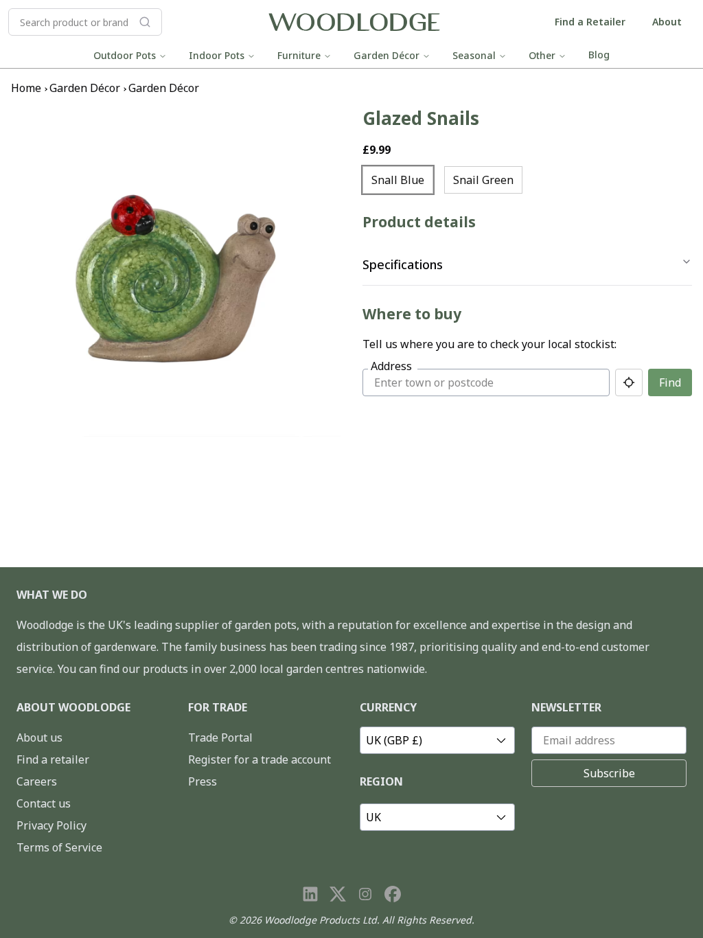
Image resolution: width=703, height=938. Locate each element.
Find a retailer (52, 759)
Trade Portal (220, 737)
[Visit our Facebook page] (392, 894)
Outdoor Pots (124, 55)
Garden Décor (386, 55)
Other (542, 55)
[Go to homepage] (354, 22)
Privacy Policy (51, 825)
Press (202, 781)
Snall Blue (397, 179)
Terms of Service (59, 847)
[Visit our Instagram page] (365, 894)
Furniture (299, 55)
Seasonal (474, 55)
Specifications (402, 264)
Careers (36, 781)
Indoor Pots (216, 55)
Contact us (43, 803)
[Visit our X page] (338, 894)
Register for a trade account (259, 759)
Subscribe (609, 773)
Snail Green (483, 179)
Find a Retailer (590, 21)
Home (26, 87)
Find (670, 382)
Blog (599, 54)
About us (39, 737)
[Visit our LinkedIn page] (310, 894)
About (667, 21)
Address (391, 366)
